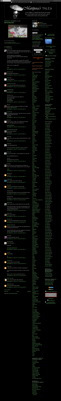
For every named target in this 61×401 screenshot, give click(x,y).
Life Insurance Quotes (36, 367)
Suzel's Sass (47, 93)
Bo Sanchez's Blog (48, 276)
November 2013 (48, 157)
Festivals (33, 139)
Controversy (34, 115)
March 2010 (47, 192)
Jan (7, 252)
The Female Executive (36, 313)
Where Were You (35, 346)
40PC (33, 73)
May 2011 (46, 178)
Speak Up (34, 292)
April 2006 (47, 261)
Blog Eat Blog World (48, 76)
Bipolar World (47, 107)
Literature (34, 201)
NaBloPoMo (34, 229)
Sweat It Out (34, 304)
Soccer (33, 289)
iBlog (33, 352)
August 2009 (47, 203)
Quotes (33, 264)
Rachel (8, 136)
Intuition (33, 185)
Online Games (34, 240)
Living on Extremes (35, 205)
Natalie (8, 143)
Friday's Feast (34, 150)
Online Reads (34, 242)
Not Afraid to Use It (10, 83)
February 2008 (47, 230)
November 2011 (47, 175)
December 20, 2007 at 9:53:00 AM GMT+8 (16, 257)
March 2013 (47, 161)
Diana (8, 185)
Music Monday (34, 222)
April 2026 (47, 128)
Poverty (33, 261)
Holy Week (34, 171)
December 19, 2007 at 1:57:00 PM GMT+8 (16, 92)
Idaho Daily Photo (14, 107)
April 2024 (47, 134)
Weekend (34, 342)
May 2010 (46, 189)
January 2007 (47, 250)
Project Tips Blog (35, 370)
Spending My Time (35, 293)
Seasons (33, 280)
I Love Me (34, 178)
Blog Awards (34, 87)
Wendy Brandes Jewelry (49, 99)
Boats (33, 92)
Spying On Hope (35, 296)
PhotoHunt (34, 249)
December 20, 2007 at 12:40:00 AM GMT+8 (16, 199)
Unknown (8, 219)
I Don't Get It (34, 177)
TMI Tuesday (34, 307)
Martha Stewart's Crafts (49, 284)
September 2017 (48, 135)
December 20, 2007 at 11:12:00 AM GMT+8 (16, 281)
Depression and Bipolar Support (50, 108)
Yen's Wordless (9, 99)
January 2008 (47, 232)
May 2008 (46, 226)
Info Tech (34, 181)
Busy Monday (34, 100)
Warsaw (33, 339)
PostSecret (34, 260)
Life (33, 197)
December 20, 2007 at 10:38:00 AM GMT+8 (16, 263)
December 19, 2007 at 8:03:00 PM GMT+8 (16, 182)
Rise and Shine (35, 276)
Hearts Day (34, 166)
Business (34, 99)
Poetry (33, 256)
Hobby (33, 169)
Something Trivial (35, 291)
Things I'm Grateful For (36, 316)
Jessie (8, 235)
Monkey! (8, 173)
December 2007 (48, 233)
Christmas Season (35, 108)
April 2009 (47, 209)
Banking (33, 79)
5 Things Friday (35, 75)
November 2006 (48, 253)
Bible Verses (34, 83)
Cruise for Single (48, 62)
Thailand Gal (47, 95)
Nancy (46, 89)
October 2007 (47, 236)
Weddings (34, 340)
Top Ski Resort (47, 63)
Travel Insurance (48, 65)
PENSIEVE (12, 125)
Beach (33, 80)
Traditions (34, 321)
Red (33, 269)
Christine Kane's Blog (48, 275)
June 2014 (47, 149)
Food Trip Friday (35, 144)
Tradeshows (34, 320)
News (33, 234)
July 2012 (46, 166)
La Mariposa (34, 193)
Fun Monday (34, 155)
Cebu (33, 104)
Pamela (8, 77)
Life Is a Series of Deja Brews (37, 199)
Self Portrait (34, 281)
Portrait (33, 258)
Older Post (29, 291)
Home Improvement (35, 175)
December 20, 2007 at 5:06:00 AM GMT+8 (16, 238)
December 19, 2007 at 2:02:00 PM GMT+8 (16, 109)
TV (32, 308)
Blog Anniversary (35, 85)
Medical (33, 213)
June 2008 (47, 224)
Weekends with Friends (36, 343)
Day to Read (34, 120)
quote (33, 355)
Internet (33, 183)
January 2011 (47, 180)
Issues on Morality (35, 189)
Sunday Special (35, 299)
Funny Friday (34, 158)
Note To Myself (35, 236)
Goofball (8, 179)
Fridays (33, 151)
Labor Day (34, 194)
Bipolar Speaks (35, 383)
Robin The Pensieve (48, 91)
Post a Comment (7, 289)
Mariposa (8, 202)
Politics (33, 257)
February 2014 (47, 154)
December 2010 (48, 181)
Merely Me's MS (35, 387)
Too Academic (34, 319)
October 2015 (47, 141)
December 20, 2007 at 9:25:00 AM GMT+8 (16, 249)
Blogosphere (34, 91)
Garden (33, 159)
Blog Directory (50, 298)
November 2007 (48, 235)
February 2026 (47, 131)
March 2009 (47, 210)
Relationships (34, 273)
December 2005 (48, 264)
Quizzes (33, 262)
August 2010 (47, 184)
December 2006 (48, 252)
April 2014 (47, 152)
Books (33, 95)
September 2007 (48, 238)
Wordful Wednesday (35, 348)
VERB (8, 169)
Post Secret (34, 390)
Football (33, 146)
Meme (33, 214)
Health (33, 165)
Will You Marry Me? (9, 22)
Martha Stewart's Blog (49, 283)
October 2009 (47, 200)
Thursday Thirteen (35, 317)
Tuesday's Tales (35, 328)
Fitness (33, 142)
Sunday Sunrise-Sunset (36, 301)
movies (33, 354)
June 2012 (47, 167)
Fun (33, 154)
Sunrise (33, 303)
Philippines (34, 248)
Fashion (33, 138)
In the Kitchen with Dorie (49, 281)
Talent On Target (35, 375)
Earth (33, 123)
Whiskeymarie (47, 100)
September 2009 (48, 201)
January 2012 (47, 172)
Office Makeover (35, 238)
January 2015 (47, 146)
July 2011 (46, 177)
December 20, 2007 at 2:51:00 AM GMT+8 (16, 216)
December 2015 (48, 140)
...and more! (34, 394)
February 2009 (47, 212)
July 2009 (46, 204)
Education (34, 128)
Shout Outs (34, 284)
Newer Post (6, 291)
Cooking (33, 116)
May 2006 (46, 259)
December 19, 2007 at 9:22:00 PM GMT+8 (16, 188)
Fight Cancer (34, 140)
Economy (34, 127)
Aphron (46, 73)
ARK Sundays (34, 76)
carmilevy (8, 48)
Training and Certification (36, 323)
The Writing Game (35, 315)
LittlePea (46, 84)
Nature (33, 230)
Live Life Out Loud (35, 203)
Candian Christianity (48, 273)
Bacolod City (34, 77)
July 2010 (46, 186)
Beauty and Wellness (36, 81)
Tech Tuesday (34, 311)
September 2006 (48, 256)
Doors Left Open (48, 80)
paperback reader (10, 224)
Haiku (33, 163)
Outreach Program (35, 246)
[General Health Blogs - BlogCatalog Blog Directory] (51, 303)
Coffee (33, 111)
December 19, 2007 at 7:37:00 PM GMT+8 (16, 176)
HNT (33, 162)
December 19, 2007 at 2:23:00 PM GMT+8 (16, 126)
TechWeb (34, 377)
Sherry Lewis (9, 278)
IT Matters (34, 179)
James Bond (34, 190)
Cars (33, 103)
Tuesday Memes (35, 327)
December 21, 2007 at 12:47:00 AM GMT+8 (16, 287)
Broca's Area (47, 77)
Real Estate (34, 268)
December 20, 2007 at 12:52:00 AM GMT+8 (16, 210)
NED (33, 228)
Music (33, 221)
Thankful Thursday (35, 312)
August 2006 (47, 258)
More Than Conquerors (36, 389)
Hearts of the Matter (35, 167)
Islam (33, 187)
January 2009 (47, 213)
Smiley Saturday (35, 288)
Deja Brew (34, 122)
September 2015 (48, 143)
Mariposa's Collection (36, 210)
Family (33, 136)
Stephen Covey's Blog (36, 374)
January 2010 (47, 195)
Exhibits (33, 134)
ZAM (8, 163)
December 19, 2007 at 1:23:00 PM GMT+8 (16, 80)
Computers (34, 114)
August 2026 (47, 123)
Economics (34, 126)
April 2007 (47, 246)
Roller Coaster (34, 393)
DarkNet (33, 366)
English (33, 130)
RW (7, 104)
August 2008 (47, 221)
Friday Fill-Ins (34, 147)
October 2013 (47, 158)
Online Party (34, 241)
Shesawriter (9, 241)
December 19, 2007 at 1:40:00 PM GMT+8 (16, 86)
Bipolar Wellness (35, 385)
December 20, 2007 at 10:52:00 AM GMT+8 (16, 275)
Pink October (34, 253)
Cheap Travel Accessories (49, 61)
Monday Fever (34, 217)
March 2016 (47, 137)
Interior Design (34, 182)
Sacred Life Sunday (35, 277)
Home (18, 291)
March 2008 (47, 229)
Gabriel (8, 266)
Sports (33, 295)
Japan (33, 191)
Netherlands (34, 232)
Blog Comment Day (35, 88)
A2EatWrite (47, 72)
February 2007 (47, 249)
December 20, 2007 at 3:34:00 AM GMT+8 (16, 222)
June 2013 (47, 160)
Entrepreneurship (35, 131)
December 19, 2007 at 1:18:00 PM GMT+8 (16, 69)
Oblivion (33, 237)
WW (33, 335)
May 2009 (46, 207)
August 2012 (47, 164)
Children (33, 107)
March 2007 (47, 247)
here (11, 274)
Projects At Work (35, 371)
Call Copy (34, 363)
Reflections (34, 272)
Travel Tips (47, 66)
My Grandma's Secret (49, 88)
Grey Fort (46, 81)
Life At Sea (34, 198)
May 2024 (46, 132)
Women (33, 347)
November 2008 (48, 216)
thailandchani (9, 89)
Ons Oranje (34, 245)
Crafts (33, 119)
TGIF (33, 305)
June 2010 (47, 187)
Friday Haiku (34, 148)
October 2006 (47, 255)
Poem (33, 254)
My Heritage (34, 225)
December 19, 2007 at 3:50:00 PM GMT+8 (16, 161)
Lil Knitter (8, 111)
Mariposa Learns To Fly (36, 209)
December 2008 (48, 215)
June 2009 (47, 206)
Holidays (33, 170)
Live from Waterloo (48, 85)
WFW (33, 332)
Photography (34, 250)
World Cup (34, 351)
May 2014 (46, 151)
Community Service (35, 112)
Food (33, 143)
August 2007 (47, 239)
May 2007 (46, 244)
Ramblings (34, 265)
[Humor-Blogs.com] (51, 300)
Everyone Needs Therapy (36, 386)
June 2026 (47, 126)
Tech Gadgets (34, 309)
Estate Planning (35, 132)
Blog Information (49, 46)
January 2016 (47, 138)
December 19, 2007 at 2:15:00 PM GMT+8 (16, 117)
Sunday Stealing (35, 300)
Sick (33, 285)
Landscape (34, 195)
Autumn (8, 213)
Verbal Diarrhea (47, 97)
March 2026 (47, 129)
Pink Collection (34, 252)
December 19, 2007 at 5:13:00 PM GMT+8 (16, 170)
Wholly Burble (9, 284)
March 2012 (47, 169)
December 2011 (47, 174)
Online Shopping (35, 244)
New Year (34, 233)
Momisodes (47, 87)
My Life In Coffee (35, 226)
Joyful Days (9, 71)
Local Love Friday (35, 206)
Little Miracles (34, 202)
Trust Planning (34, 325)
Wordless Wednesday (16, 43)
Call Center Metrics (35, 362)
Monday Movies (35, 218)
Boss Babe (34, 96)
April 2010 (47, 190)
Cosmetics (34, 118)
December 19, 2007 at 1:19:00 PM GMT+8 (16, 75)
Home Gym (34, 174)
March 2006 (47, 262)
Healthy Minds (47, 111)
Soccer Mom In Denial (49, 92)
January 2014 (47, 155)
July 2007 (46, 241)
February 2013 (47, 163)
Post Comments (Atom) (13, 293)
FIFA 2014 (34, 135)
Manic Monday (34, 207)
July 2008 (46, 223)
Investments (34, 186)
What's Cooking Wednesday (37, 344)
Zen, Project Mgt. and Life (36, 378)
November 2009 (48, 198)
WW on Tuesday (35, 336)
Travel (33, 324)
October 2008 (47, 218)
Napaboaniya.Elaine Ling (11, 129)
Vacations (34, 331)
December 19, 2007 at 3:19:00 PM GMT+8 (16, 149)
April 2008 (47, 227)
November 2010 (48, 183)
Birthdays (34, 84)
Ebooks (33, 124)
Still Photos (34, 297)
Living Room (47, 112)
